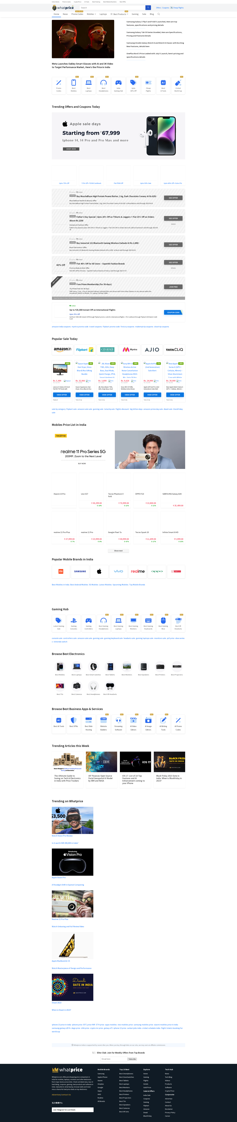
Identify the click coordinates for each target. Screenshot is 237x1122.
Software (168, 1087)
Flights (145, 1080)
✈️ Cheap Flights (177, 8)
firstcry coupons (127, 326)
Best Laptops (124, 1084)
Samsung (101, 1073)
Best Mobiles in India (60, 584)
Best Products (120, 14)
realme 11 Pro (87, 532)
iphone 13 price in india (61, 1024)
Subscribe (132, 1059)
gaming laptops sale (144, 638)
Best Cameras (124, 1108)
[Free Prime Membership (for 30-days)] (60, 286)
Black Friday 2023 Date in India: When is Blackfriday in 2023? (169, 778)
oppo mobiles (111, 1024)
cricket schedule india (151, 1028)
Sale (144, 14)
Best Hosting (96, 2)
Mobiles (90, 14)
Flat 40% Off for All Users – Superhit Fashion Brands (101, 263)
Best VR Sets (124, 1112)
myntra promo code (80, 326)
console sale (57, 638)
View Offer (62, 394)
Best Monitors (124, 1087)
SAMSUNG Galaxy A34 (171, 493)
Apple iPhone (102, 1077)
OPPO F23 (139, 493)
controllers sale (70, 638)
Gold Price (147, 1087)
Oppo (100, 1091)
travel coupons (95, 326)
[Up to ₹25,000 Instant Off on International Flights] (60, 311)
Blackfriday (147, 1116)
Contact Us (66, 1094)
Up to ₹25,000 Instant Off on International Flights (92, 310)
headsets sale (129, 638)
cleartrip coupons (161, 326)
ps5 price (170, 638)
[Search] (148, 7)
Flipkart (55, 400)
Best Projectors (125, 1098)
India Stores (55, 2)
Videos (167, 1080)
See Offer (173, 198)
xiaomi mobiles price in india (166, 1024)
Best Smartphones (126, 1073)
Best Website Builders (110, 2)
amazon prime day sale (153, 409)
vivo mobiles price (125, 1024)
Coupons (165, 8)
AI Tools (86, 2)
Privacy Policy (170, 1112)
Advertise (56, 1094)
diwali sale (168, 409)
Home (56, 14)
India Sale (146, 1095)
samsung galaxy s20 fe (61, 1028)
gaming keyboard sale (113, 638)
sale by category (58, 409)
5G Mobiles (93, 584)
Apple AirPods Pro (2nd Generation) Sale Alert (151, 388)
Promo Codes (66, 2)
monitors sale (160, 638)
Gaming (135, 14)
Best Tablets (124, 1080)
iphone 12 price (119, 1028)
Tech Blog (168, 1077)
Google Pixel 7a (114, 532)
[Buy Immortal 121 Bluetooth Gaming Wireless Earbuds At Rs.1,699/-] (60, 244)
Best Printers (124, 1094)
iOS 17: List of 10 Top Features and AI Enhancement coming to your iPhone (133, 779)
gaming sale (98, 409)
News (65, 14)
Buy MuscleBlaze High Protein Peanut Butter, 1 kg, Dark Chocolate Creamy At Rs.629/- (117, 196)
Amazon (146, 1109)
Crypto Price (77, 2)
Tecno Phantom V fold (116, 495)
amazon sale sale (85, 409)
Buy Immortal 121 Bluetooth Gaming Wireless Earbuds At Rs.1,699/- (108, 243)
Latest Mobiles (105, 584)
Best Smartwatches (126, 1077)
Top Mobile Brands (137, 584)
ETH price (100, 1024)
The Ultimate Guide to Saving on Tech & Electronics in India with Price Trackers (67, 778)
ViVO (99, 1094)
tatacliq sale (109, 409)
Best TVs (122, 1101)
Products (168, 1084)
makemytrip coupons (144, 326)
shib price (85, 1028)
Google (100, 1087)
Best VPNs (123, 2)
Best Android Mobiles (79, 584)
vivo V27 (84, 493)
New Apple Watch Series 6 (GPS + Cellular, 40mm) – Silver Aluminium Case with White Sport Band (174, 390)
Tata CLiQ (79, 400)
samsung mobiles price (143, 1024)
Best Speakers (124, 1105)
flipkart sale (71, 409)
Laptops (103, 14)
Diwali (145, 1112)
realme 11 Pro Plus (62, 532)
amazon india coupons (61, 326)
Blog (152, 14)
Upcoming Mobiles (120, 584)
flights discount (122, 409)
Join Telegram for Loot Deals (64, 1110)
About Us (168, 1105)
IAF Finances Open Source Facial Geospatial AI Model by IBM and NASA (100, 778)
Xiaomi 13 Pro (59, 493)
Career (167, 1116)
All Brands (101, 1101)
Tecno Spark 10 (142, 532)
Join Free (173, 287)
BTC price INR (89, 1024)
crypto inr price (96, 1028)
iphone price (77, 1024)
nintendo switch (60, 641)
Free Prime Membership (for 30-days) (94, 284)
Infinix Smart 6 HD (170, 532)
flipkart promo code (111, 326)
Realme (100, 1098)
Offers (158, 8)
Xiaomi (100, 1080)
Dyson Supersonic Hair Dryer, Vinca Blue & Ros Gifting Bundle (83, 389)
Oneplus (101, 1084)
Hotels (145, 1084)
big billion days (136, 409)
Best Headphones (126, 1091)
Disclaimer (169, 1109)
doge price (75, 1028)
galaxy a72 (108, 1028)
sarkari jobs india (134, 1028)
